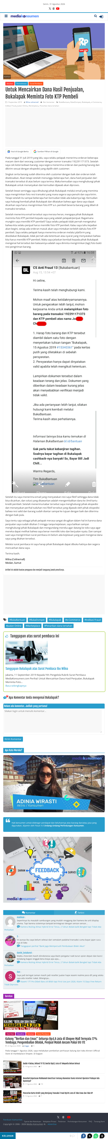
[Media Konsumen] (24, 16)
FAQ (90, 1121)
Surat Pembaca (36, 83)
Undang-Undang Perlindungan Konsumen (64, 825)
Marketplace (34, 106)
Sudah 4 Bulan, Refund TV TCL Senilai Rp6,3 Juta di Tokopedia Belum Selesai (51, 1063)
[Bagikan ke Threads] (102, 1136)
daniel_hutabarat (24, 952)
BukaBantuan (64, 102)
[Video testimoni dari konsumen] (54, 783)
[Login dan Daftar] (101, 16)
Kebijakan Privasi (49, 1121)
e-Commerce (96, 102)
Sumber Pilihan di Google (47, 151)
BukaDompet (75, 102)
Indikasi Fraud (10, 106)
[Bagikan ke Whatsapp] (96, 1136)
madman (20, 917)
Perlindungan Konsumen (77, 1121)
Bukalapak (86, 102)
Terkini (81, 912)
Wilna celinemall (32, 102)
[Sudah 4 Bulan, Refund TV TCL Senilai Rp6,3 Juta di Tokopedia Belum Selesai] (12, 1062)
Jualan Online (22, 106)
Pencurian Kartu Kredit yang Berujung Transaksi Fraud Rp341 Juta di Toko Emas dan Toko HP (58, 1093)
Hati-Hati (10, 1034)
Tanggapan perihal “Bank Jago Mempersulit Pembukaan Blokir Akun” (52, 946)
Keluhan (10, 83)
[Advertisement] (54, 127)
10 (42, 1084)
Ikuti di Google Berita (20, 151)
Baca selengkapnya (15, 685)
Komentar (30, 912)
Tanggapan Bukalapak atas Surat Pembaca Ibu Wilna (36, 669)
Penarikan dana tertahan (49, 106)
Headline (20, 1034)
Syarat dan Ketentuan (32, 1121)
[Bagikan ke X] (89, 1136)
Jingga (26, 1046)
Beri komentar (48, 102)
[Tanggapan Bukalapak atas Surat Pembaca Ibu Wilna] (26, 642)
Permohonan (21, 83)
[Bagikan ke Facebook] (83, 1136)
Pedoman (62, 1121)
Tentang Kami (99, 1121)
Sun (18, 971)
